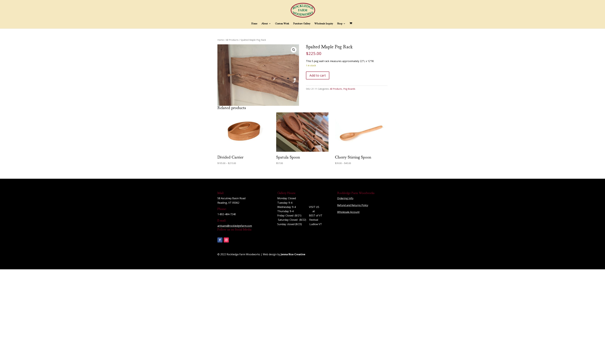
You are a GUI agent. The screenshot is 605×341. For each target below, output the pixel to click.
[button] (294, 50)
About (264, 23)
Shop (339, 23)
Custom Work (282, 23)
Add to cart (317, 75)
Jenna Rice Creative (293, 254)
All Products (232, 39)
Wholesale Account (348, 212)
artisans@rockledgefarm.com (234, 225)
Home (254, 23)
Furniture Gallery (301, 23)
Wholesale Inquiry (323, 23)
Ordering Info (345, 198)
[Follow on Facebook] (219, 239)
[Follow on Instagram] (226, 239)
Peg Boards (349, 88)
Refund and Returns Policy (352, 205)
